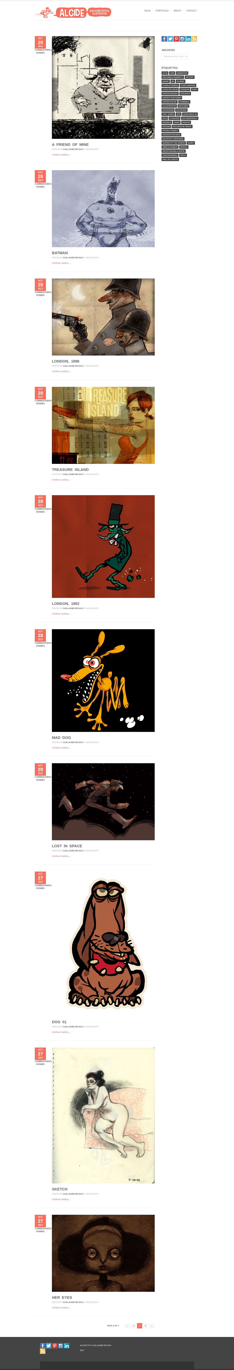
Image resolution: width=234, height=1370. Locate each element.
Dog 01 (59, 1022)
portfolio (162, 10)
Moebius (167, 122)
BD (172, 81)
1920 (172, 73)
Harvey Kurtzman (172, 98)
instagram (168, 110)
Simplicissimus (170, 147)
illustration (169, 106)
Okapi (177, 122)
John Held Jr (190, 114)
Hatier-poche (170, 102)
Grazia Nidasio (170, 94)
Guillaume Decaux (73, 149)
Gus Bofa (185, 94)
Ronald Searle (170, 131)
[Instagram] (182, 38)
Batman (60, 253)
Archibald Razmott (173, 77)
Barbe (166, 81)
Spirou (183, 147)
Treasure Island (70, 469)
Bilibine (180, 81)
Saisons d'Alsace (171, 135)
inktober (183, 106)
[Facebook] (164, 38)
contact (191, 10)
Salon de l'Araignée (173, 139)
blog (148, 10)
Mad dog (61, 737)
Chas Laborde (188, 85)
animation (182, 73)
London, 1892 (65, 603)
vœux (183, 155)
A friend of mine (70, 144)
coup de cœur (170, 89)
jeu (178, 114)
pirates (186, 122)
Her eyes (62, 1297)
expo (194, 89)
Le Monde (174, 118)
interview (181, 110)
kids (165, 118)
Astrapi (190, 77)
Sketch (59, 1189)
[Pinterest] (176, 38)
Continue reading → (61, 155)
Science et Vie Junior (174, 143)
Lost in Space (67, 846)
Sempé (191, 143)
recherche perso (182, 126)
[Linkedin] (188, 38)
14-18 (165, 73)
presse (166, 126)
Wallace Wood (170, 159)
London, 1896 (65, 361)
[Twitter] (170, 38)
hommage (184, 102)
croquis (184, 89)
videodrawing (170, 155)
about (177, 10)
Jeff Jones (168, 114)
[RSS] (194, 38)
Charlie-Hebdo (170, 85)
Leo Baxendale (189, 118)
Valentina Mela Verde (174, 151)
